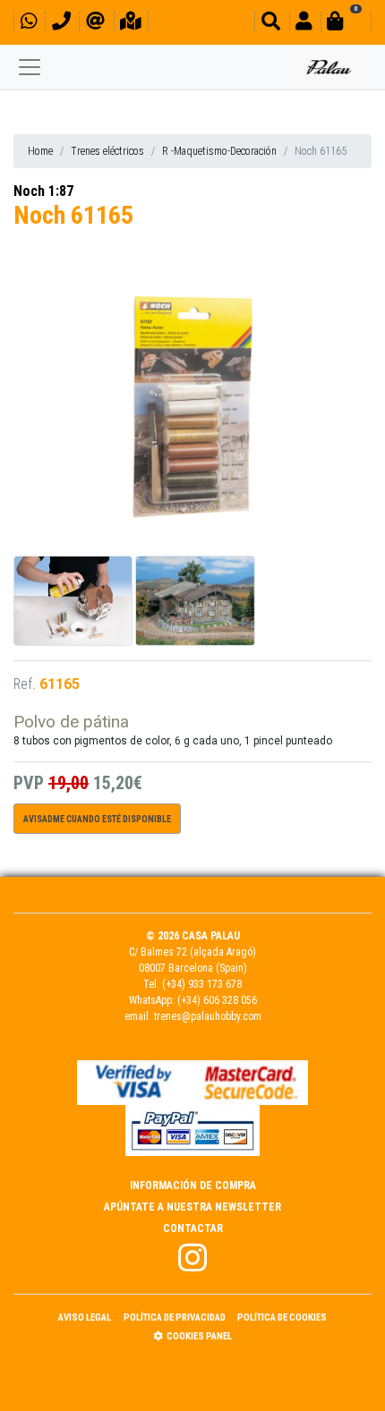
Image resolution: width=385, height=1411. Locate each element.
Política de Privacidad (175, 1317)
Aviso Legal (84, 1317)
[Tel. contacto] (61, 23)
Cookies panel (199, 1336)
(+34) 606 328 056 (217, 1000)
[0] (345, 23)
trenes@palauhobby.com (207, 1016)
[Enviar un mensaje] (95, 23)
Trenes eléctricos (107, 151)
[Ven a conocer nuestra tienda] (130, 23)
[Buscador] (270, 23)
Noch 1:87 (43, 191)
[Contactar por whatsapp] (29, 23)
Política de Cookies (282, 1317)
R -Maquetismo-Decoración (219, 151)
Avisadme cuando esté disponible (97, 819)
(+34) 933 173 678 (202, 984)
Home (40, 151)
